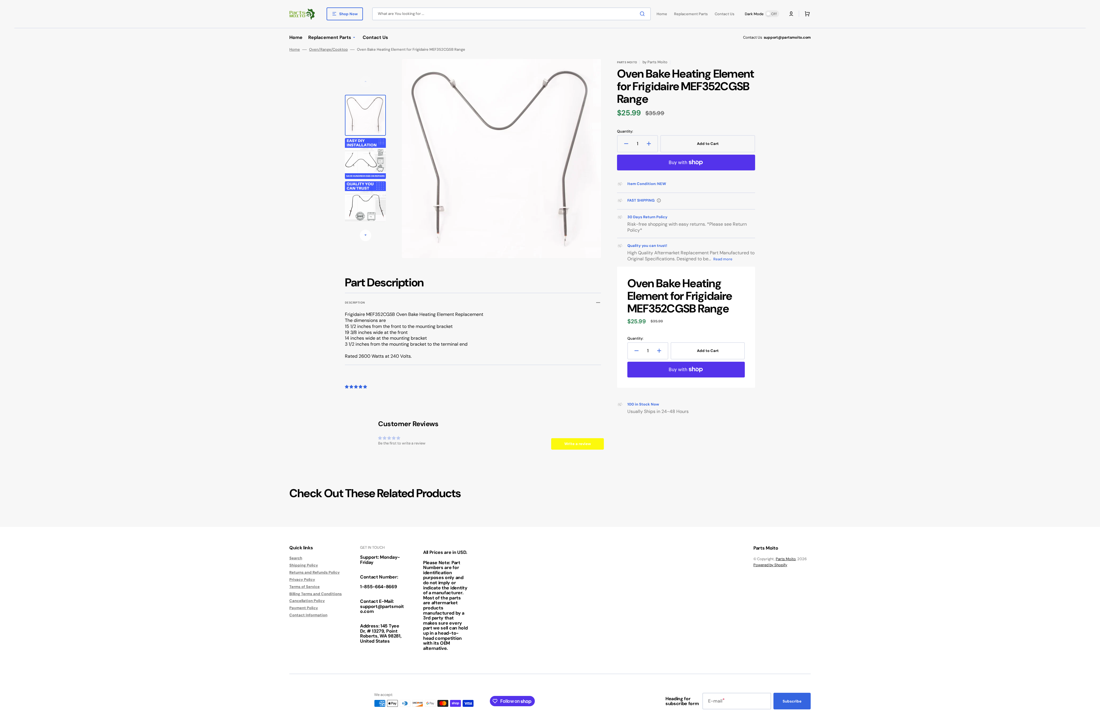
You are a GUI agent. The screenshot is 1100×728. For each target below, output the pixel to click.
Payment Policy (303, 607)
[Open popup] (659, 200)
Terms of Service (304, 586)
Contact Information (308, 615)
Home (294, 49)
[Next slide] (365, 235)
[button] (791, 13)
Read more (722, 259)
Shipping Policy (303, 565)
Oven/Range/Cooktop (328, 49)
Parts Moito (786, 558)
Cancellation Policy (307, 600)
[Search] (643, 13)
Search (295, 558)
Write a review (577, 443)
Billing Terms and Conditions (315, 593)
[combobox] (511, 13)
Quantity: (625, 131)
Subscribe (792, 701)
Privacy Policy (302, 579)
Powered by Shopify (770, 564)
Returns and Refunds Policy (314, 572)
